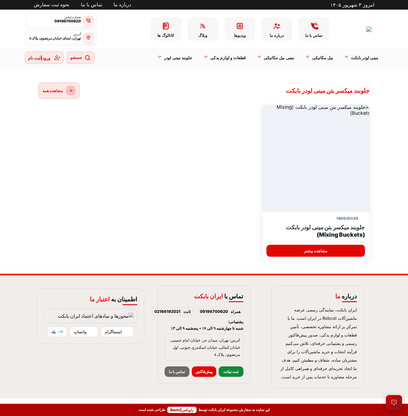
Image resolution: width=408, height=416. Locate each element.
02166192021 (167, 311)
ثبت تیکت (231, 371)
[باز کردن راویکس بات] (394, 402)
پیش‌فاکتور (204, 371)
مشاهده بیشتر (315, 250)
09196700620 (214, 311)
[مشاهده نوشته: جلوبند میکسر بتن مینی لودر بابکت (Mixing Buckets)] (315, 158)
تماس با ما (177, 371)
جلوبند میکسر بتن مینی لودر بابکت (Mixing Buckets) (325, 231)
